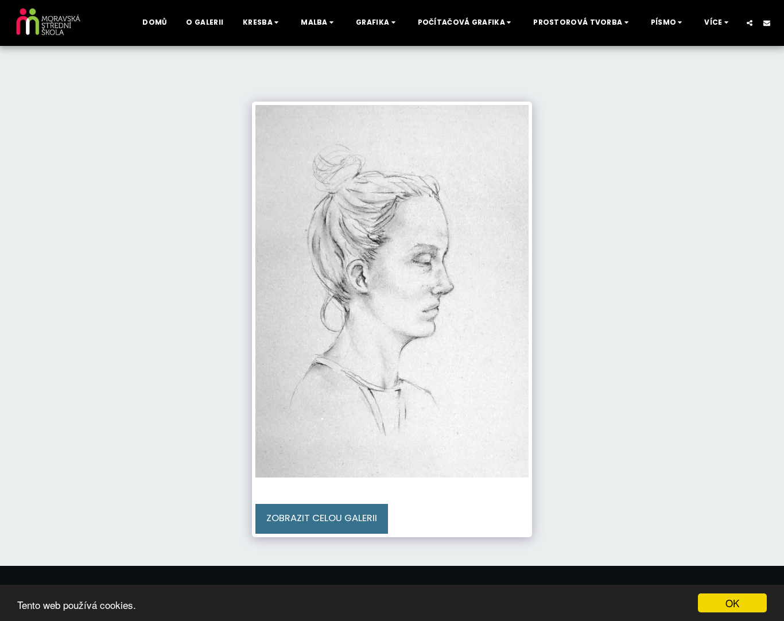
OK (732, 603)
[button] (262, 23)
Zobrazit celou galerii (321, 518)
